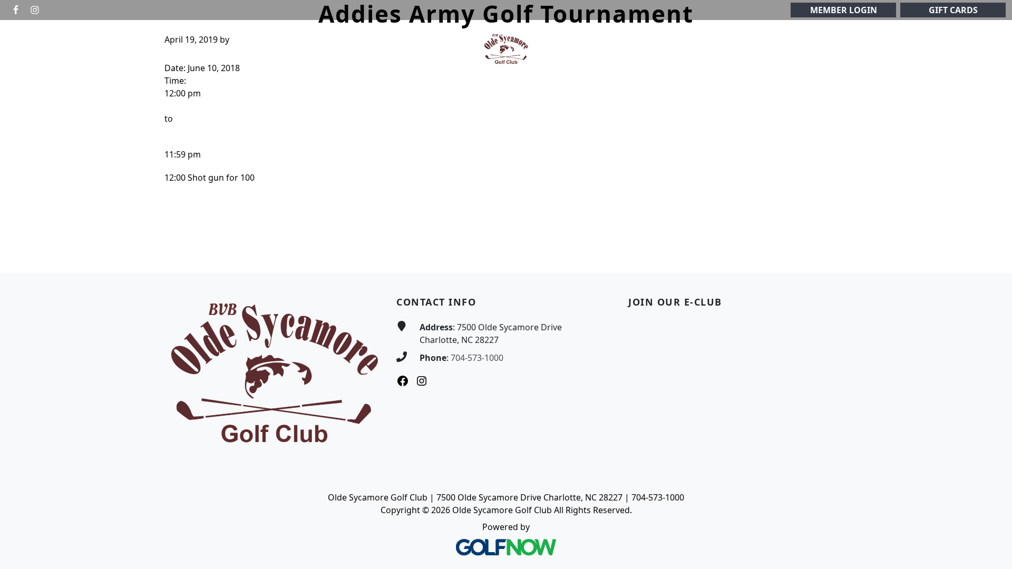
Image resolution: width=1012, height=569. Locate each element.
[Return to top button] (991, 253)
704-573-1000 (477, 358)
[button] (241, 49)
